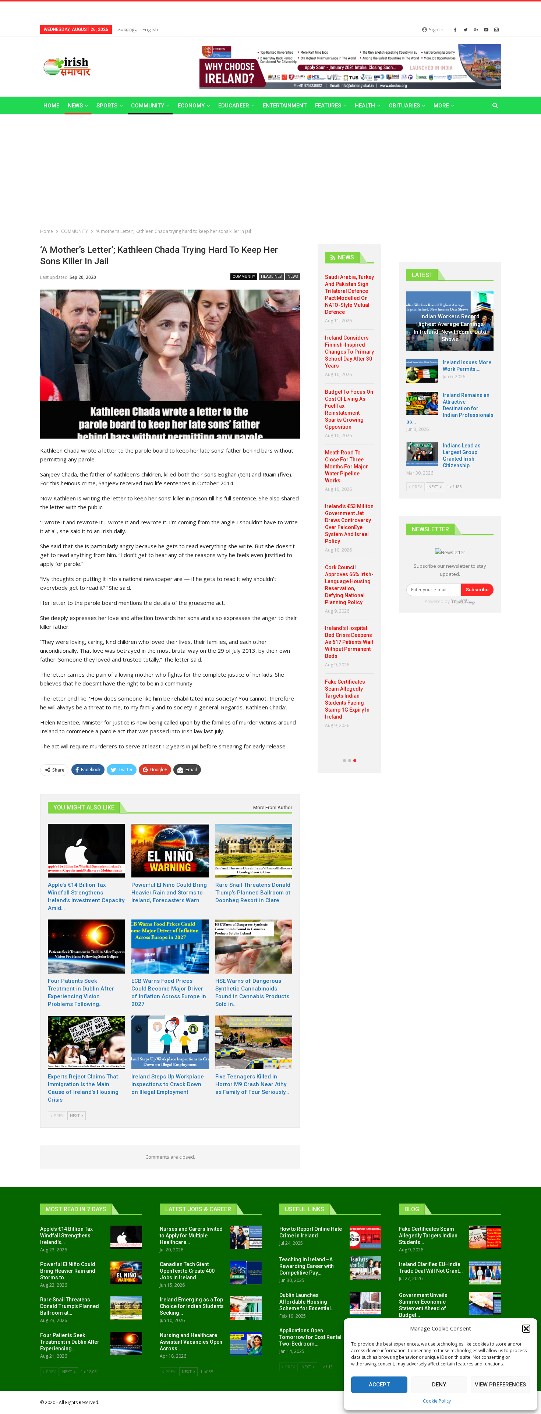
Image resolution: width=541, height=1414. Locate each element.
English (150, 29)
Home (51, 105)
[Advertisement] (270, 169)
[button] (526, 1328)
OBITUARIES (404, 105)
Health (365, 105)
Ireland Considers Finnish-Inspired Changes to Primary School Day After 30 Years (349, 352)
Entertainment (285, 105)
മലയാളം (127, 29)
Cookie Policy (437, 1401)
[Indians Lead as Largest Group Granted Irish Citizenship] (422, 454)
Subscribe (477, 589)
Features (328, 105)
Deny (439, 1384)
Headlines (271, 276)
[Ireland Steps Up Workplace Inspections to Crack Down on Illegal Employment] (169, 1043)
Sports (106, 105)
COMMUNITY (147, 105)
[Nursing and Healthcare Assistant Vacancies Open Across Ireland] (246, 1343)
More (441, 105)
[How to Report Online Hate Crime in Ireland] (365, 1237)
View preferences (500, 1384)
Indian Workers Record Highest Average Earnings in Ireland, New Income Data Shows (450, 328)
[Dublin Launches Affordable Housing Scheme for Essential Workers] (365, 1303)
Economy (191, 105)
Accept (379, 1384)
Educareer (233, 105)
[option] (349, 504)
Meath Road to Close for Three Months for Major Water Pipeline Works (346, 466)
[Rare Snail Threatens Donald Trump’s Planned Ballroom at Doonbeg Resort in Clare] (253, 851)
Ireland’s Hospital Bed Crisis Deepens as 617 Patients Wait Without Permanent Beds (349, 642)
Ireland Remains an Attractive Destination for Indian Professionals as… (450, 408)
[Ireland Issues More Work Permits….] (422, 371)
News (75, 105)
